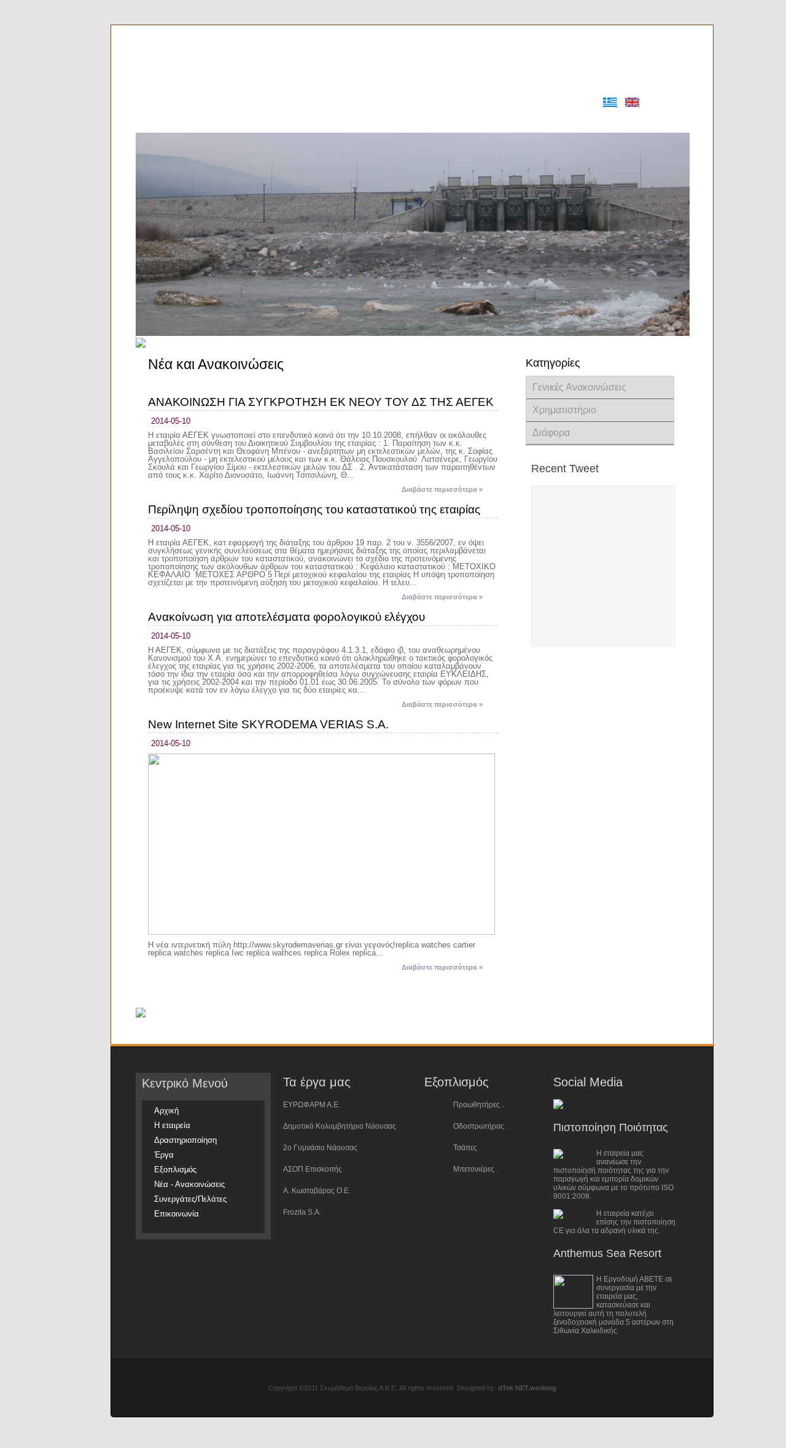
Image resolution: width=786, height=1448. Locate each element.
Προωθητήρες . (478, 1104)
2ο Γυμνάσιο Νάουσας (320, 1147)
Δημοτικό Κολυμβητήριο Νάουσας (339, 1126)
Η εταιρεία (205, 120)
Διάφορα (551, 432)
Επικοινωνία (612, 120)
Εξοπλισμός (377, 120)
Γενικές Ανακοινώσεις (579, 387)
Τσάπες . (467, 1147)
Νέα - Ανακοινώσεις (449, 120)
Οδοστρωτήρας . (480, 1126)
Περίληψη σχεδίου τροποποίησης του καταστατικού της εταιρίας (314, 509)
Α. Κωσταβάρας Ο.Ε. (317, 1190)
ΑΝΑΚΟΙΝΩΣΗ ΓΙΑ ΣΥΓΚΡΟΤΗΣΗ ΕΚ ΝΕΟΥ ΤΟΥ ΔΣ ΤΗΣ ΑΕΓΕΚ (321, 401)
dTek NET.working (527, 1388)
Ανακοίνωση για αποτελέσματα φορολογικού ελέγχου (286, 616)
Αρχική (159, 120)
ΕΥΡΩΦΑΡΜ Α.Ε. (311, 1104)
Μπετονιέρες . (475, 1169)
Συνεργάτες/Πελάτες (537, 120)
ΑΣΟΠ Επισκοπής (312, 1169)
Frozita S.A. (302, 1212)
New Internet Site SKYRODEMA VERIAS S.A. (268, 724)
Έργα (330, 120)
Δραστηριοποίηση (272, 120)
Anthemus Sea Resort (607, 1253)
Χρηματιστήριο (564, 410)
